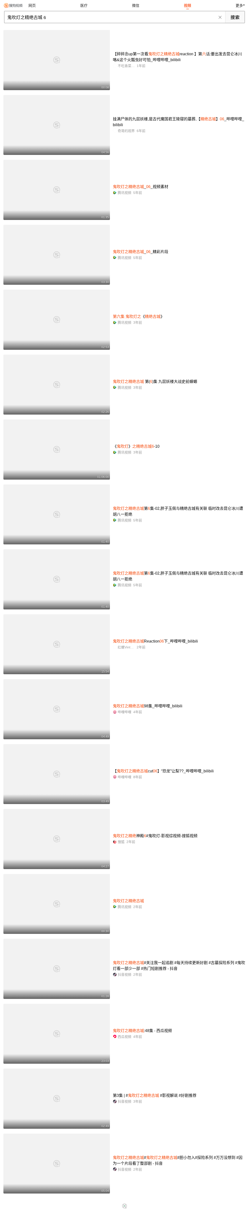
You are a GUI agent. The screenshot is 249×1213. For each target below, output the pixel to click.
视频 (187, 5)
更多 (239, 5)
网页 (32, 5)
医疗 (84, 5)
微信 (135, 5)
